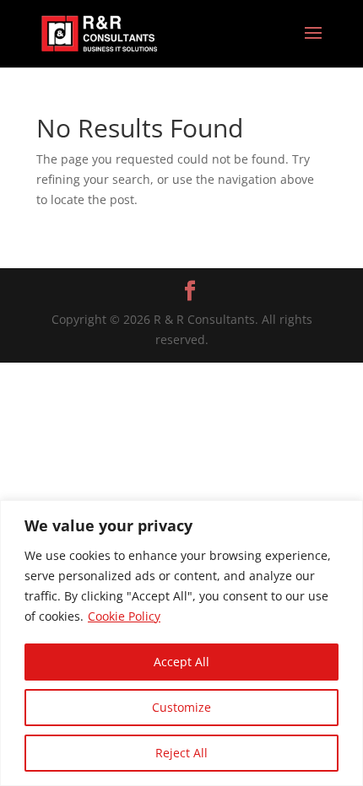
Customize (181, 707)
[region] (181, 643)
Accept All (181, 662)
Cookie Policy (124, 616)
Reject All (181, 753)
